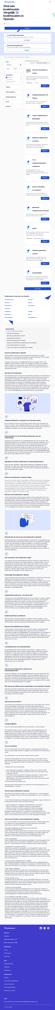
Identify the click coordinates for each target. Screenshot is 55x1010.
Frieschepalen (8, 317)
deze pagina (12, 507)
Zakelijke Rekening (8, 963)
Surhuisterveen (9, 299)
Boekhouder (11, 77)
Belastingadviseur (12, 81)
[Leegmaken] (20, 64)
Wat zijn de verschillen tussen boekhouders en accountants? (21, 342)
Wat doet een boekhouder (13, 333)
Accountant (11, 79)
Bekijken (27, 50)
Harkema (7, 308)
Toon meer (37, 288)
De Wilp (30, 311)
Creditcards (6, 967)
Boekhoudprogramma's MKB (10, 942)
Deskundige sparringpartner (14, 338)
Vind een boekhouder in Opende (15, 331)
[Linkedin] (41, 928)
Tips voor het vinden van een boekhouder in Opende (20, 347)
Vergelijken (6, 936)
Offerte (44, 86)
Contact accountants (9, 984)
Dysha (34, 228)
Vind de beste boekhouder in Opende (16, 345)
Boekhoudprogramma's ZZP (10, 939)
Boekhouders (7, 946)
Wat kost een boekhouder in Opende (16, 335)
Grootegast (31, 305)
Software (6, 933)
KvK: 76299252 (23, 1001)
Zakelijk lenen (7, 970)
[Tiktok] (44, 928)
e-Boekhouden (27, 47)
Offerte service (7, 953)
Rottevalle (7, 314)
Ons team (6, 977)
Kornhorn (7, 302)
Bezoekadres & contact (9, 990)
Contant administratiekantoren (11, 980)
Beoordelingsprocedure (32, 1001)
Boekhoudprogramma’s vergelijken (36, 622)
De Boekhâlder (37, 273)
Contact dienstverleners (9, 987)
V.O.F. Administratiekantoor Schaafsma (39, 163)
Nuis (29, 314)
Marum (30, 302)
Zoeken (27, 28)
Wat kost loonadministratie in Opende (16, 340)
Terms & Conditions (15, 1001)
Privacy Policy (7, 1001)
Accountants (7, 956)
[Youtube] (48, 928)
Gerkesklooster (32, 317)
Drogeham (7, 311)
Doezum (30, 299)
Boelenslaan (8, 305)
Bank (5, 960)
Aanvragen (27, 40)
